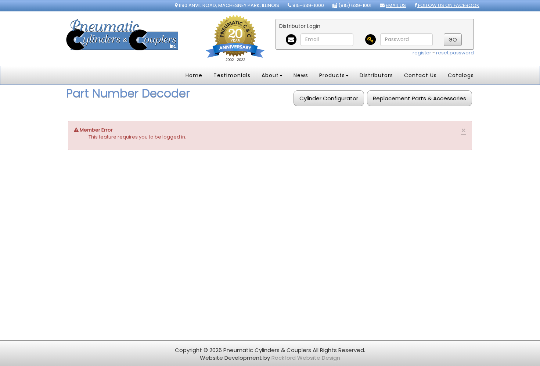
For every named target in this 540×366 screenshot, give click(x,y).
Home (194, 75)
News (301, 75)
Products (332, 75)
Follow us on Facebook (448, 5)
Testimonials (232, 75)
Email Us (396, 5)
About (270, 75)
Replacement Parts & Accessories (419, 98)
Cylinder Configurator (328, 98)
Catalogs (461, 75)
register (422, 52)
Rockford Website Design (305, 358)
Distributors (376, 75)
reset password (455, 52)
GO (453, 39)
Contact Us (420, 75)
